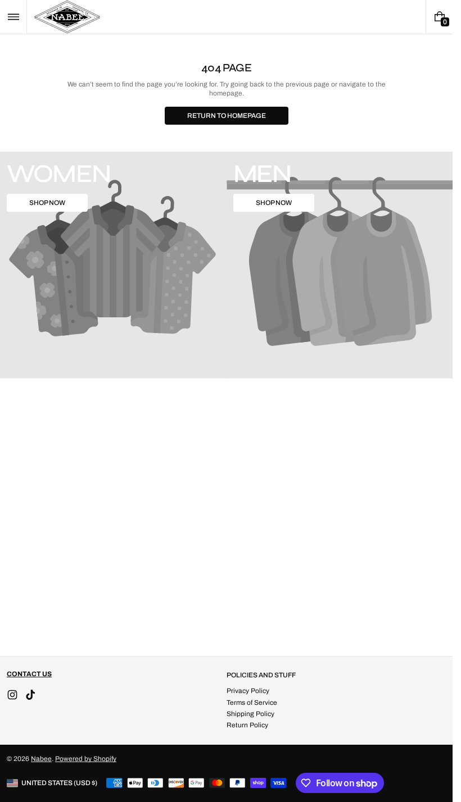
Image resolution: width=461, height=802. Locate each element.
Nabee (41, 759)
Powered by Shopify (85, 759)
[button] (13, 17)
